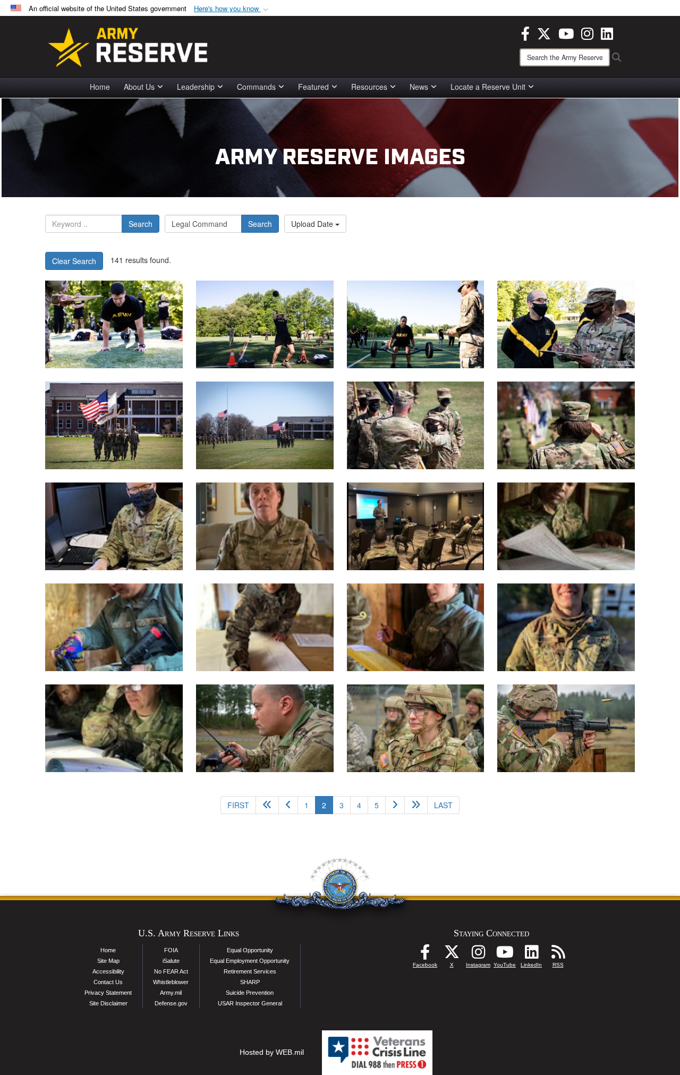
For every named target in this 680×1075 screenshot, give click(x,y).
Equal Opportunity (250, 950)
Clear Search (74, 261)
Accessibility (108, 971)
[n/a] (114, 425)
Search (140, 223)
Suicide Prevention (250, 992)
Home (100, 86)
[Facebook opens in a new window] (525, 32)
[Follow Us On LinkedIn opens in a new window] (531, 955)
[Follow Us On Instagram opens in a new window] (478, 955)
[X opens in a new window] (544, 32)
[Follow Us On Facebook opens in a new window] (425, 955)
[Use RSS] (558, 955)
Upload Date (313, 223)
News (419, 86)
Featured (313, 86)
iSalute (171, 961)
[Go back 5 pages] (267, 805)
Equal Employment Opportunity (250, 961)
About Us (139, 86)
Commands (256, 86)
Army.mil (171, 992)
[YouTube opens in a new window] (566, 32)
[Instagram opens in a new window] (587, 32)
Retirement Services (250, 971)
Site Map (108, 961)
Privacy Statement (108, 992)
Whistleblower (171, 982)
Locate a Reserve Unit (487, 86)
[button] (232, 8)
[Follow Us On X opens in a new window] (451, 955)
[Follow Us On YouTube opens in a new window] (504, 955)
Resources (369, 86)
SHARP (250, 982)
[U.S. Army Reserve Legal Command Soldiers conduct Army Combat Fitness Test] (114, 324)
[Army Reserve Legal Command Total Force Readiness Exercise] (566, 526)
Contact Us (108, 982)
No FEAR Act (171, 971)
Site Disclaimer (108, 1003)
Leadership (196, 86)
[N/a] (114, 526)
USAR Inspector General (250, 1003)
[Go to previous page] (288, 805)
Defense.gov (171, 1003)
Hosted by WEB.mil (272, 1052)
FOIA (171, 950)
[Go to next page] (395, 805)
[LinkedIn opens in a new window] (607, 32)
